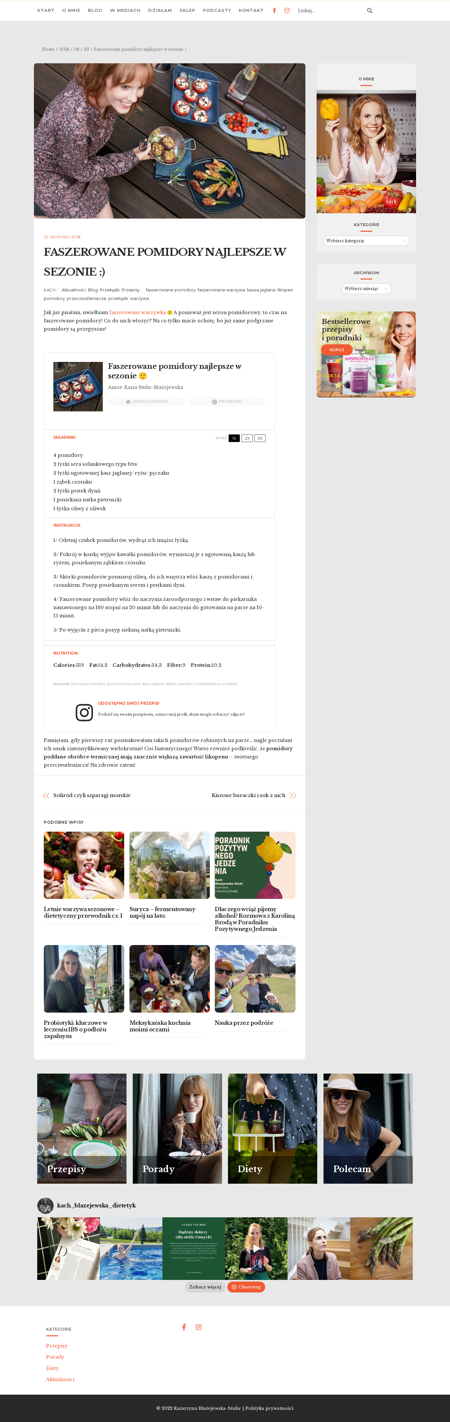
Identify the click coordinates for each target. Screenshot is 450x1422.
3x (260, 438)
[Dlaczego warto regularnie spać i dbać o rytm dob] (319, 1248)
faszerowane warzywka (137, 312)
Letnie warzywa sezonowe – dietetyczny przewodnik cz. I (83, 912)
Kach (49, 290)
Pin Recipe (230, 401)
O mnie (71, 10)
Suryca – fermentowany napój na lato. (162, 912)
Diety (52, 1368)
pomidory (54, 298)
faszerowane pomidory (171, 289)
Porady (55, 1357)
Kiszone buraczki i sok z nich (249, 795)
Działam (160, 10)
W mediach (125, 10)
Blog (95, 10)
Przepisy (131, 289)
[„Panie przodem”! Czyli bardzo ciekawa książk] (256, 1248)
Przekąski (110, 289)
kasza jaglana (261, 289)
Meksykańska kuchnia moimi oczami (160, 1026)
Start (46, 10)
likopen (285, 289)
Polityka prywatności (269, 1408)
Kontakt (251, 10)
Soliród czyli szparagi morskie (92, 795)
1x (234, 438)
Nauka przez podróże (244, 1023)
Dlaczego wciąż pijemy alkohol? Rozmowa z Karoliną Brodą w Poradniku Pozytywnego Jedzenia (255, 919)
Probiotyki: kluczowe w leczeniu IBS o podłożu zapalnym (75, 1029)
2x (247, 438)
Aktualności (74, 289)
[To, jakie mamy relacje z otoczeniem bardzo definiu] (193, 1248)
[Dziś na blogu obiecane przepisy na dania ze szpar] (381, 1248)
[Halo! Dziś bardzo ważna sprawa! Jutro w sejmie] (131, 1248)
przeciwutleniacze (86, 298)
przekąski (118, 298)
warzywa (139, 298)
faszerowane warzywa (221, 289)
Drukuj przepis (149, 401)
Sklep (187, 10)
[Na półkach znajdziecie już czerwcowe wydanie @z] (68, 1248)
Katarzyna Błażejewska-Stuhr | (209, 1408)
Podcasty (217, 10)
